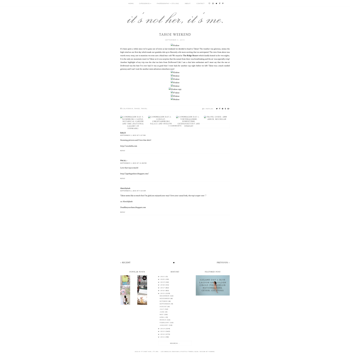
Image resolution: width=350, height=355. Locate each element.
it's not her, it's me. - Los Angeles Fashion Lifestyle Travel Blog (170, 351)
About (188, 3)
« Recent (125, 262)
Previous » (223, 262)
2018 (163, 285)
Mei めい (123, 160)
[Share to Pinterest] (222, 108)
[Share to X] (217, 108)
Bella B (123, 133)
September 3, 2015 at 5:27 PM (133, 135)
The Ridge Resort (190, 55)
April (162, 317)
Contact (201, 3)
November (165, 298)
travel (144, 108)
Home (131, 3)
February (165, 322)
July (162, 309)
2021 (163, 276)
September (165, 304)
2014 (163, 328)
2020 (163, 279)
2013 (163, 331)
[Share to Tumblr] (225, 108)
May (162, 314)
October (164, 301)
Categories (144, 3)
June (162, 312)
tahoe (137, 108)
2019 (163, 282)
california (127, 108)
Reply (122, 150)
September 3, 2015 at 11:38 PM (133, 163)
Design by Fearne (207, 351)
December (165, 296)
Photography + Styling (168, 3)
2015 (163, 293)
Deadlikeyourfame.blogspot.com (133, 207)
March (163, 320)
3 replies (209, 108)
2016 (163, 290)
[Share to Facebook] (219, 108)
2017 (163, 288)
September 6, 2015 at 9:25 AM (133, 191)
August (163, 306)
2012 (163, 334)
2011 (163, 337)
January (164, 325)
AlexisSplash (125, 188)
